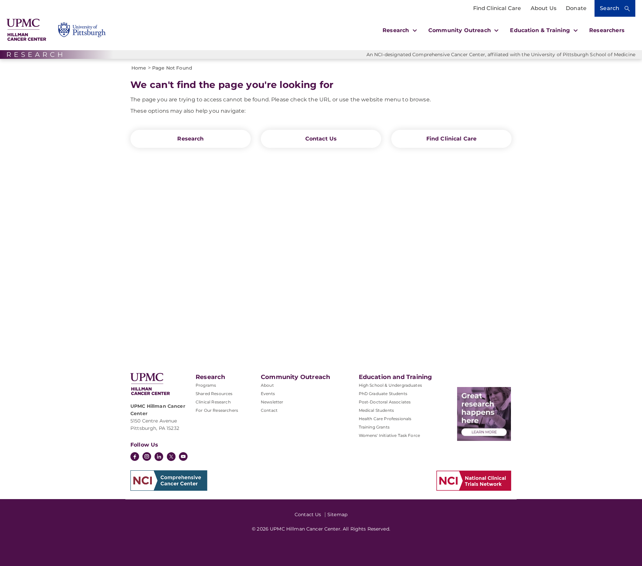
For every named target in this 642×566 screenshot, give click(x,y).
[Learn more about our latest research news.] (484, 414)
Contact (269, 410)
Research (190, 138)
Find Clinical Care (497, 8)
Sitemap (337, 514)
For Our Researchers (217, 410)
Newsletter (272, 401)
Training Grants (374, 427)
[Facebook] (134, 457)
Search (609, 8)
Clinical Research (213, 401)
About (267, 385)
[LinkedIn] (158, 457)
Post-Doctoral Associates (385, 401)
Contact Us (321, 138)
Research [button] (397, 30)
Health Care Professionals (385, 418)
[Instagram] (146, 457)
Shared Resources (214, 393)
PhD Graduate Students (383, 393)
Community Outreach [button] (460, 30)
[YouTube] (183, 457)
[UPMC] (26, 30)
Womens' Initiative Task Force (389, 435)
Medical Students (376, 410)
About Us (543, 8)
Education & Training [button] (540, 30)
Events (268, 393)
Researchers (607, 30)
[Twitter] (171, 456)
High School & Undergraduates (390, 385)
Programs (206, 385)
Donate (576, 8)
